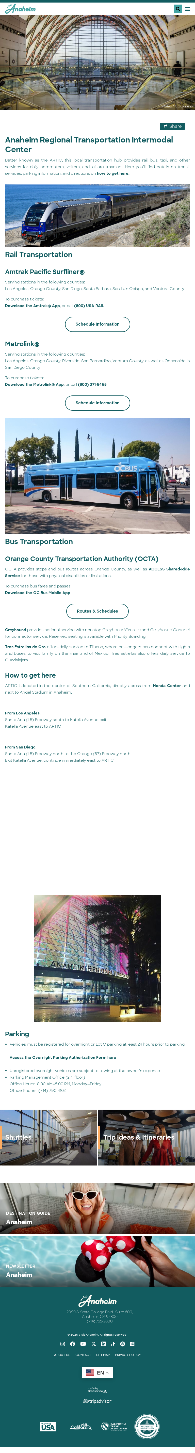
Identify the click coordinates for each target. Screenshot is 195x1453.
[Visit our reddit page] (132, 1344)
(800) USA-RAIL (89, 305)
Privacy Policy (128, 1355)
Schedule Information (98, 324)
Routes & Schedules (97, 611)
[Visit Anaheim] (20, 10)
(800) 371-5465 (92, 384)
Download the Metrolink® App (34, 384)
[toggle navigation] (182, 9)
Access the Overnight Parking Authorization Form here (63, 1057)
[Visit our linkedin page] (103, 1344)
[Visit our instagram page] (62, 1344)
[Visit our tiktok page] (113, 1344)
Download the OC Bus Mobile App (37, 592)
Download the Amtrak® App (32, 305)
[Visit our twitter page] (93, 1344)
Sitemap (103, 1355)
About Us (62, 1355)
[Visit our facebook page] (72, 1344)
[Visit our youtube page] (83, 1344)
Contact (83, 1355)
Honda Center (167, 685)
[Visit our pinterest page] (122, 1344)
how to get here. (113, 173)
